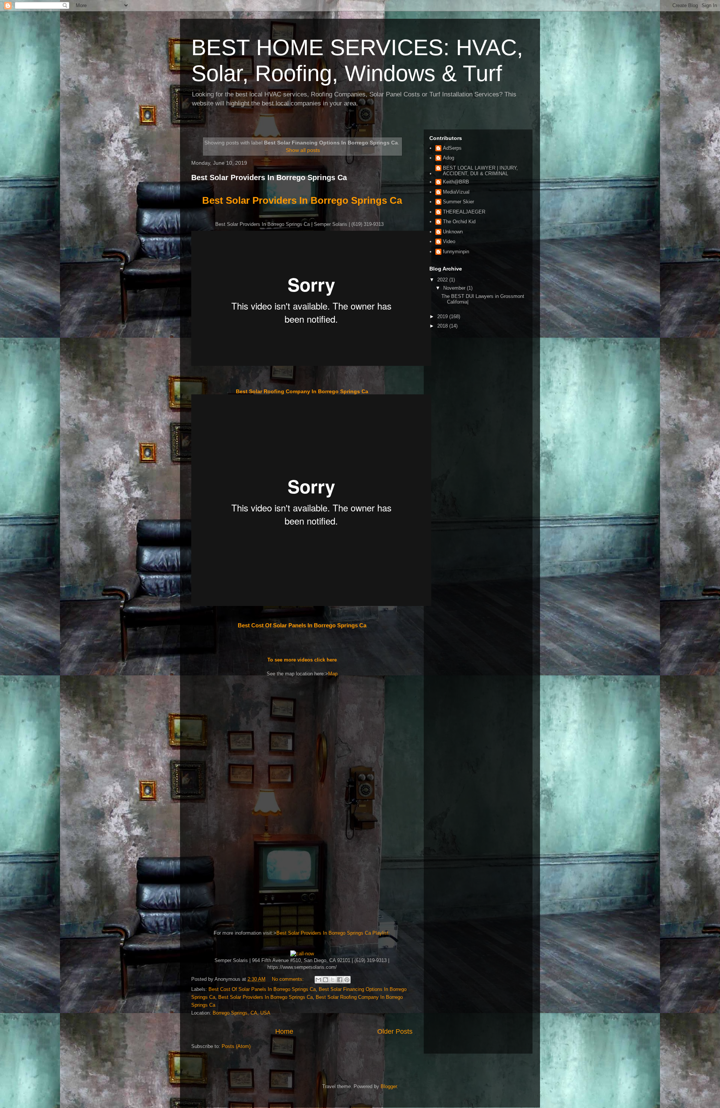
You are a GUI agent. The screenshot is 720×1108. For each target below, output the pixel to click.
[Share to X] (332, 979)
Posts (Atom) (236, 1046)
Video (449, 241)
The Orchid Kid (459, 221)
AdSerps (452, 148)
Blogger (389, 1086)
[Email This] (318, 979)
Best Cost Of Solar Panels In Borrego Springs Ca (302, 625)
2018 (443, 326)
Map (333, 674)
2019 (443, 316)
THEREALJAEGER (464, 212)
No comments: (288, 979)
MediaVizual (456, 192)
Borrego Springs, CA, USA (241, 1013)
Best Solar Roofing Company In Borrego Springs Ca (302, 391)
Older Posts (394, 1031)
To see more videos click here (302, 660)
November (455, 288)
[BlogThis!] (325, 979)
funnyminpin (456, 251)
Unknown (453, 232)
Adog (448, 158)
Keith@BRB (456, 182)
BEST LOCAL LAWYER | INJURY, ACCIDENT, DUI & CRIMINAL (480, 171)
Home (284, 1031)
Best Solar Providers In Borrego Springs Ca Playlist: (333, 933)
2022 (443, 280)
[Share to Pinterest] (347, 979)
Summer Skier (458, 201)
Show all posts (303, 150)
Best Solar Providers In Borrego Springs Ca (269, 177)
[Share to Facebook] (340, 979)
